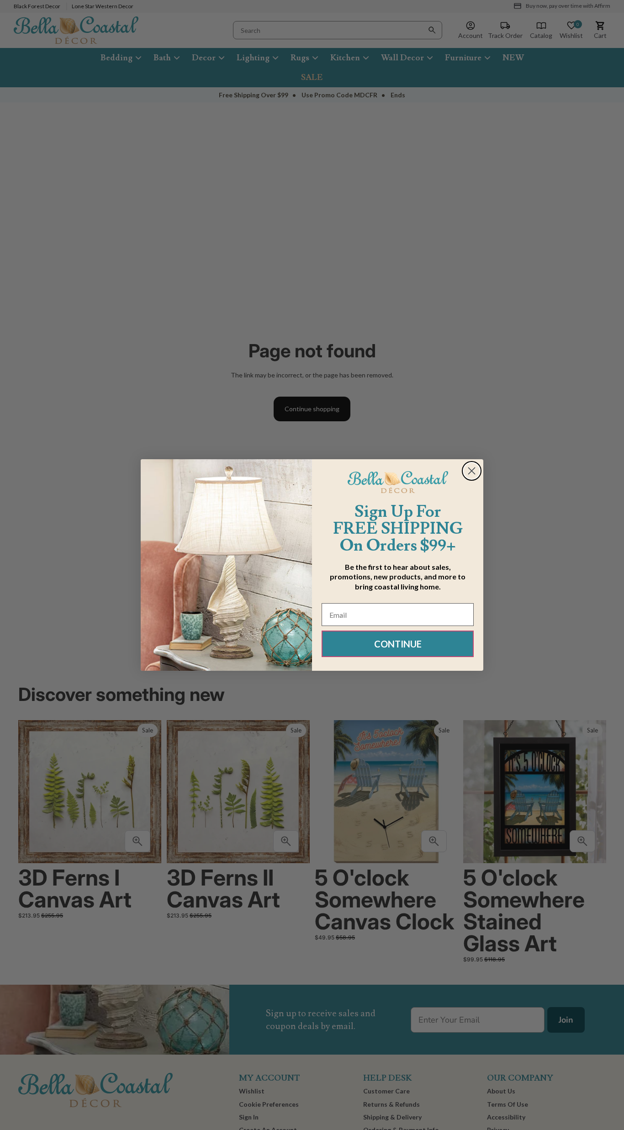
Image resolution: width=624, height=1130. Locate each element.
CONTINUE (398, 643)
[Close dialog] (472, 471)
